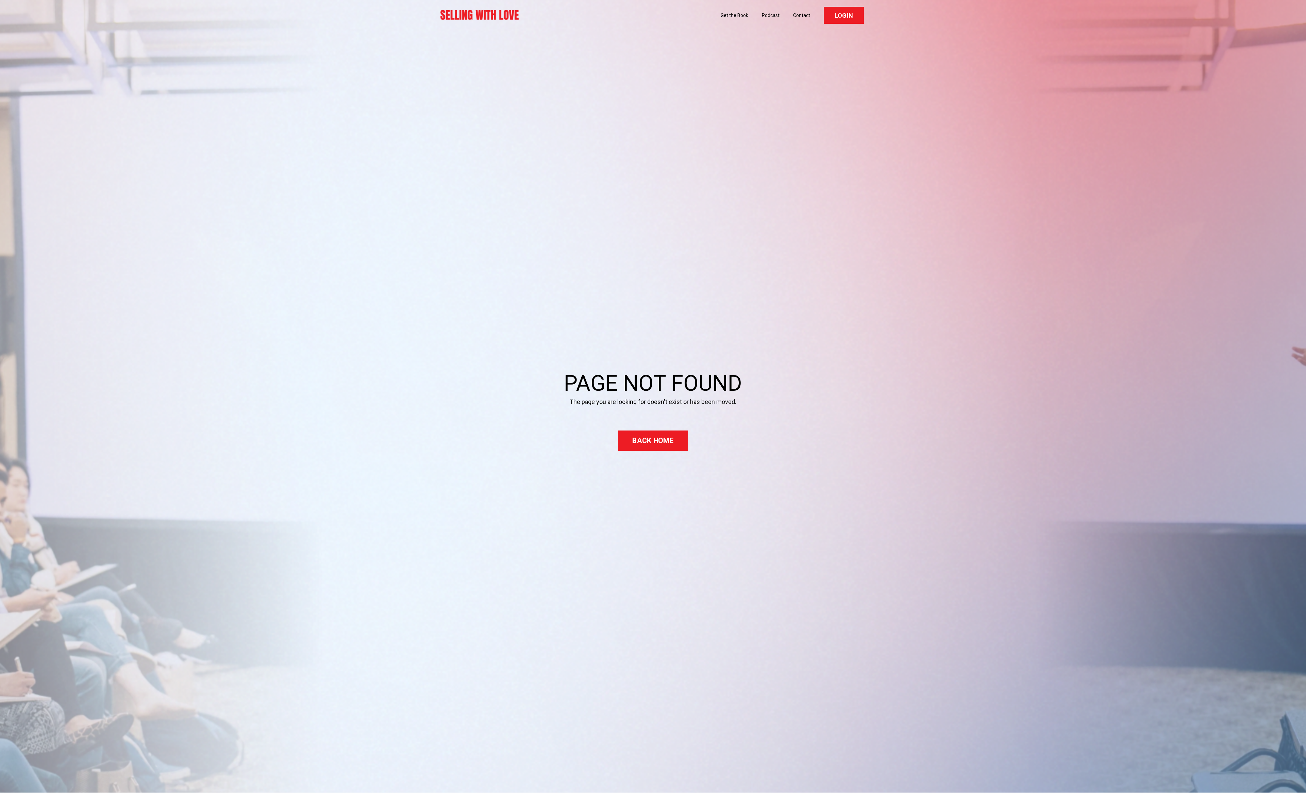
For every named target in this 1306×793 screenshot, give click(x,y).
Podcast (771, 15)
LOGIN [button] (844, 15)
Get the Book (734, 15)
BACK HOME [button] (652, 440)
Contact (801, 15)
